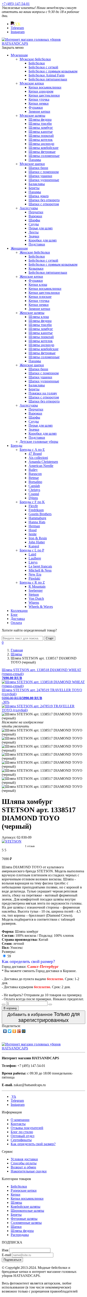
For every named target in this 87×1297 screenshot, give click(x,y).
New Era (35, 574)
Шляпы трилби (40, 123)
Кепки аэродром (41, 91)
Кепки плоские (40, 297)
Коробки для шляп (43, 240)
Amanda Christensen (43, 462)
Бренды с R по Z (32, 582)
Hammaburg (37, 518)
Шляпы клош (39, 317)
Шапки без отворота (44, 200)
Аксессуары (29, 208)
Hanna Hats (37, 522)
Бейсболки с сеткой (43, 67)
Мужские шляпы (32, 115)
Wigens (34, 602)
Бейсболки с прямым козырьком (53, 71)
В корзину (10, 1008)
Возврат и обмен (23, 1167)
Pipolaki (34, 578)
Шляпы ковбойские (43, 148)
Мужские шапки (32, 164)
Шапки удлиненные (44, 180)
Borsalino (35, 482)
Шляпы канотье (41, 132)
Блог (14, 615)
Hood (33, 530)
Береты (34, 188)
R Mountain (37, 586)
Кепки (15, 1194)
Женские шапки (32, 365)
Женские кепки (31, 276)
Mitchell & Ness (40, 570)
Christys (34, 490)
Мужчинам (19, 55)
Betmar (34, 478)
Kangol (34, 546)
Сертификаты (21, 1140)
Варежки (35, 216)
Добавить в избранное (43, 1017)
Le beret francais (40, 566)
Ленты (34, 232)
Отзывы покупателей (27, 1128)
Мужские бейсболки (35, 59)
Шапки (16, 1227)
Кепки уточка (39, 99)
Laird (32, 554)
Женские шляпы (32, 313)
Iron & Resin (38, 538)
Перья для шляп (41, 228)
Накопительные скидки (29, 1171)
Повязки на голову (43, 393)
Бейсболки (37, 63)
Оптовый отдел (22, 1136)
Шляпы (16, 1202)
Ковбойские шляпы (25, 1206)
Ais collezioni (38, 458)
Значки (34, 236)
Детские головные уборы (39, 441)
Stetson (34, 594)
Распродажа (20, 1235)
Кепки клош (38, 284)
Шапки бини (38, 168)
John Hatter (37, 542)
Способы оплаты (24, 1163)
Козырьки (36, 268)
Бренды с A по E (32, 449)
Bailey (33, 470)
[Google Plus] (19, 1031)
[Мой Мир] (23, 1031)
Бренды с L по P (32, 550)
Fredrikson (36, 510)
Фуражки (36, 107)
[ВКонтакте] (5, 1031)
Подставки (37, 244)
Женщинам (19, 248)
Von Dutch (36, 598)
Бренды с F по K (32, 502)
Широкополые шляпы (27, 1210)
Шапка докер (39, 196)
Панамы (35, 160)
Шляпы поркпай (41, 136)
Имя (5, 1250)
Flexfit (33, 506)
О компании (20, 1120)
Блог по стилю (22, 1132)
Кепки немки (39, 103)
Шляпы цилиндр (41, 144)
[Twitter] (9, 1031)
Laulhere (35, 558)
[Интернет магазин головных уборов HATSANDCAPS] (43, 43)
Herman (34, 526)
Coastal (34, 494)
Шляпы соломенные (44, 156)
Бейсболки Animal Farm (46, 75)
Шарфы (34, 220)
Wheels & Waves (41, 606)
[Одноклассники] (14, 1031)
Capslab (34, 486)
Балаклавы (37, 184)
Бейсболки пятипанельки (48, 79)
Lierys (33, 562)
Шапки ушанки (40, 176)
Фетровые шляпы (24, 1219)
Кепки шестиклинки (44, 95)
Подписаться (12, 1259)
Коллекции (19, 610)
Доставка (18, 619)
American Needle (41, 466)
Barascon (35, 474)
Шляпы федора (40, 119)
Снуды (34, 224)
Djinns (33, 498)
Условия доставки (24, 1159)
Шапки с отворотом (44, 204)
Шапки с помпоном (44, 172)
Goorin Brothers (40, 514)
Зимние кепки (39, 111)
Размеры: (9, 952)
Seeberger (36, 590)
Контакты (18, 1124)
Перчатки (36, 212)
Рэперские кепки (24, 1190)
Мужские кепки (32, 83)
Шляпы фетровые (42, 152)
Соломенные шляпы (26, 1223)
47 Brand (35, 454)
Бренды (16, 445)
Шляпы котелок (41, 140)
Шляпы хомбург (41, 127)
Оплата (16, 623)
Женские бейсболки (35, 252)
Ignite (33, 534)
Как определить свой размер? (28, 961)
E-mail (6, 1255)
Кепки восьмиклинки (45, 87)
